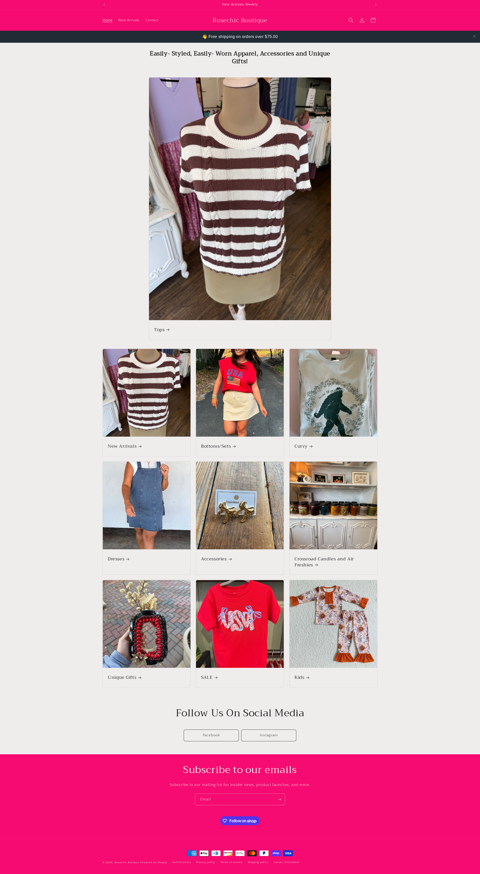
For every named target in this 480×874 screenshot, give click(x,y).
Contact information (286, 862)
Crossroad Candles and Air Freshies (324, 562)
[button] (351, 20)
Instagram (269, 735)
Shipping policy (258, 862)
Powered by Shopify (154, 862)
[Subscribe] (279, 799)
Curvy (301, 446)
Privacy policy (205, 862)
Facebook (211, 735)
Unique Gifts (122, 677)
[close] (474, 36)
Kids (299, 677)
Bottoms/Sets (216, 446)
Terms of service (231, 862)
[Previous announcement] (104, 4)
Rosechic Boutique (127, 862)
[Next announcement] (375, 4)
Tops (159, 330)
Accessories (214, 559)
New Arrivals (122, 446)
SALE (206, 677)
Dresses (116, 559)
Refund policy (181, 862)
